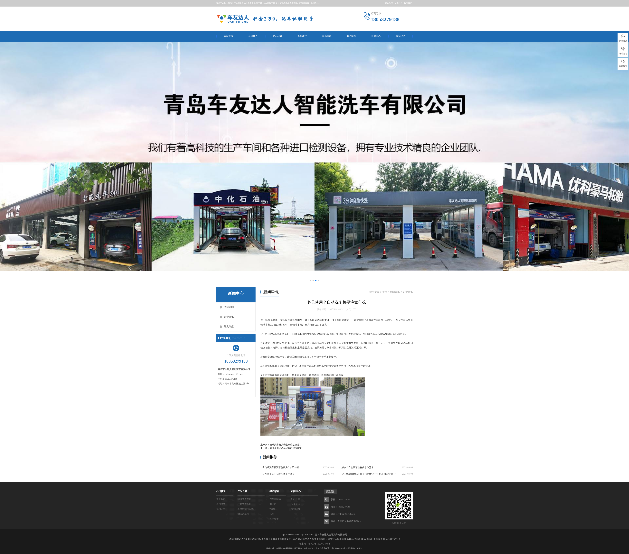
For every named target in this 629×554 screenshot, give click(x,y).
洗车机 (259, 3)
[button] (310, 280)
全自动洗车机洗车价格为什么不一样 (280, 467)
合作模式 (302, 36)
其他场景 (274, 519)
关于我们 (398, 3)
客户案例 (351, 36)
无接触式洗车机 (246, 509)
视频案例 (326, 36)
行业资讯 (229, 317)
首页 (384, 292)
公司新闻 (229, 307)
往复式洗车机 (244, 504)
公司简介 (253, 36)
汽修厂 (272, 509)
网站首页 (389, 3)
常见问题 (229, 326)
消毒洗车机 (243, 514)
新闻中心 (376, 36)
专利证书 (220, 509)
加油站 (272, 504)
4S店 (271, 514)
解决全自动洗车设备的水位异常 (286, 448)
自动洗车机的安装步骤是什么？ (286, 444)
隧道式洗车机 (244, 499)
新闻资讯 (395, 292)
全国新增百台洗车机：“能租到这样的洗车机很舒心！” (369, 474)
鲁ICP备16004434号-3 (319, 544)
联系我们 (408, 3)
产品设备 (277, 36)
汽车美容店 (275, 499)
